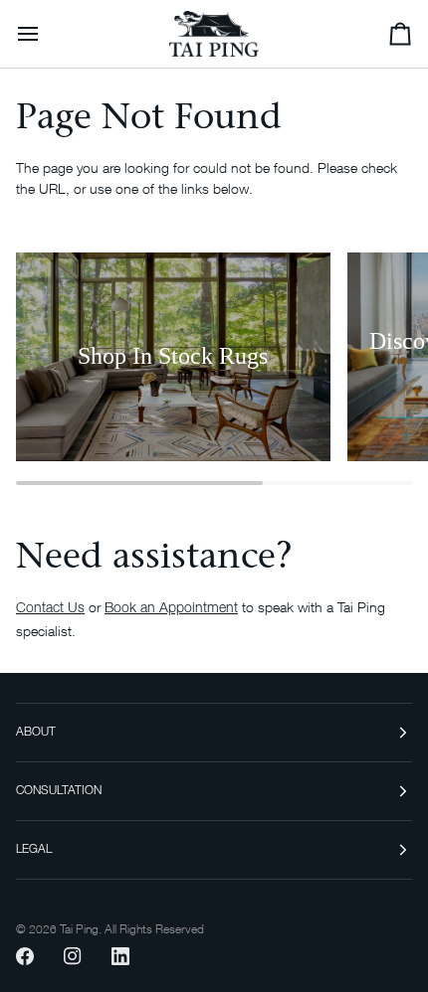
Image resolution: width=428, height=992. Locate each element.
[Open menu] (46, 34)
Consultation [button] (59, 791)
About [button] (36, 733)
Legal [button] (34, 850)
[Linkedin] (120, 956)
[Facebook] (25, 956)
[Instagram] (73, 956)
